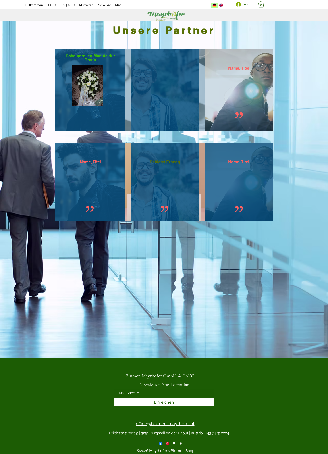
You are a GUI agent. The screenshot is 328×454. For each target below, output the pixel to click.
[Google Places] (174, 443)
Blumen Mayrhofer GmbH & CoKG (160, 376)
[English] (221, 5)
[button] (261, 4)
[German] (214, 5)
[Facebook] (160, 443)
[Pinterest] (167, 443)
